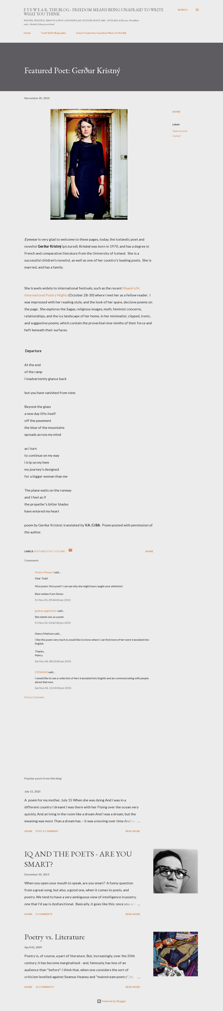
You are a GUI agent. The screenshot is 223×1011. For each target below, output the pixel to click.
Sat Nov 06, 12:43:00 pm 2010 (53, 688)
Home (27, 32)
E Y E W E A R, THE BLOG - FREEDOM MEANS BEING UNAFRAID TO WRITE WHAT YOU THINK (94, 12)
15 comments (45, 986)
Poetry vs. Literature (54, 937)
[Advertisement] (83, 733)
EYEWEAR (41, 672)
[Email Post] (70, 551)
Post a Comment (34, 697)
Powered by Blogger (113, 1001)
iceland (176, 135)
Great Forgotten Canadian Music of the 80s (101, 32)
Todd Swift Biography (53, 32)
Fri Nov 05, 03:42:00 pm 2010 (53, 622)
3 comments (44, 914)
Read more (133, 831)
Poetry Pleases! (44, 572)
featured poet (179, 130)
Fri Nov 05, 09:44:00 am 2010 (52, 600)
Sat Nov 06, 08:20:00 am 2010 (53, 661)
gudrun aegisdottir (46, 610)
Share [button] (176, 111)
